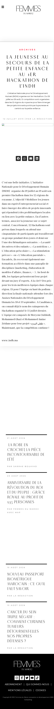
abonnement (13, 684)
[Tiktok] (37, 678)
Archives (27, 49)
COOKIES (41, 690)
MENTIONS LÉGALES (20, 690)
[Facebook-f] (22, 678)
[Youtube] (32, 678)
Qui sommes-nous (37, 684)
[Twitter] (27, 678)
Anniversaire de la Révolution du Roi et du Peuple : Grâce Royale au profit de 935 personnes (26, 492)
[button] (18, 158)
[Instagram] (17, 678)
